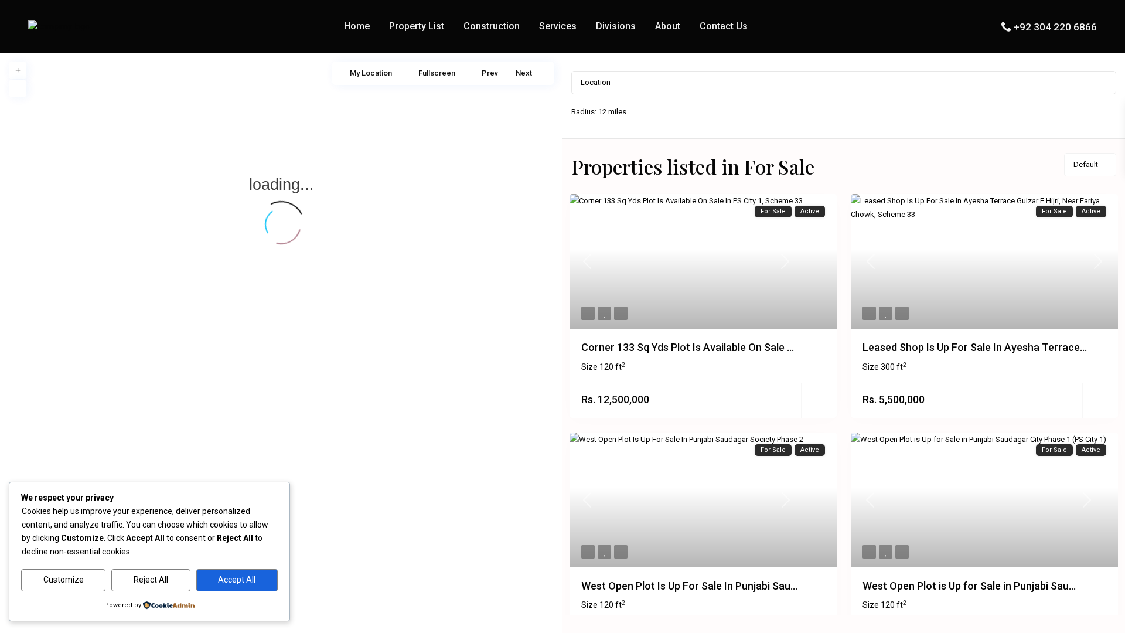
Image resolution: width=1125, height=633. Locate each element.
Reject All (151, 579)
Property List (416, 26)
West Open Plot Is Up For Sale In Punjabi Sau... (689, 586)
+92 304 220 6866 (1055, 27)
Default (1085, 164)
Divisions (616, 26)
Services (558, 26)
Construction (491, 26)
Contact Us (724, 26)
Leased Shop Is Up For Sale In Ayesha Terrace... (974, 347)
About (667, 26)
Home (357, 26)
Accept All (236, 579)
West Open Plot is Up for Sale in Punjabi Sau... (969, 586)
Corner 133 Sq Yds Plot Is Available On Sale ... (687, 347)
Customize (63, 579)
